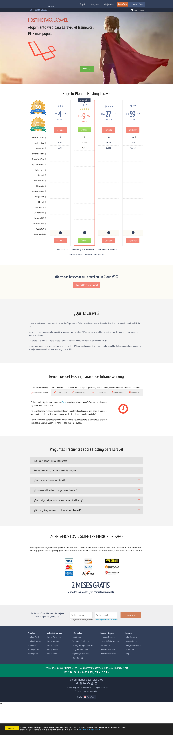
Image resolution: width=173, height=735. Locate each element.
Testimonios (129, 649)
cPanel (63, 402)
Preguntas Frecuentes (108, 637)
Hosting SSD (32, 645)
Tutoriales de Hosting (108, 653)
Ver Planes (86, 68)
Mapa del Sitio (77, 657)
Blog (127, 653)
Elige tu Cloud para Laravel (86, 285)
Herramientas (105, 645)
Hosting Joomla (52, 649)
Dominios (83, 4)
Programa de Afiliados (80, 649)
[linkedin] (84, 683)
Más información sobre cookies (89, 729)
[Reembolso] (60, 233)
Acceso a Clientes (138, 4)
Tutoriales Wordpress (108, 649)
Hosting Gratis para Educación (83, 645)
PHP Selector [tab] (100, 392)
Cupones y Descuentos (80, 653)
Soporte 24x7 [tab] (80, 392)
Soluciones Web (109, 4)
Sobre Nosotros (131, 637)
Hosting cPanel (33, 637)
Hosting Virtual (33, 653)
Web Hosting (95, 4)
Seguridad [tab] (135, 392)
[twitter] (77, 683)
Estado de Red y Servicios (110, 641)
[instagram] (96, 683)
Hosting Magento (53, 641)
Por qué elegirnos (131, 641)
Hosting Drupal (52, 645)
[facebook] (81, 683)
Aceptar (11, 728)
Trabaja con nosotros (133, 645)
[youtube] (92, 683)
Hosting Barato (33, 649)
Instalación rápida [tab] (40, 392)
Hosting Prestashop (54, 637)
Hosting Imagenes (34, 641)
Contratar (60, 129)
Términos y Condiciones (80, 641)
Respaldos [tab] (118, 392)
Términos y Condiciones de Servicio (106, 619)
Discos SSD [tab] (62, 392)
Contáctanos (76, 637)
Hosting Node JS (52, 653)
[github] (88, 683)
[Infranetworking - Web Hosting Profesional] (40, 4)
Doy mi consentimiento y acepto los (83, 620)
